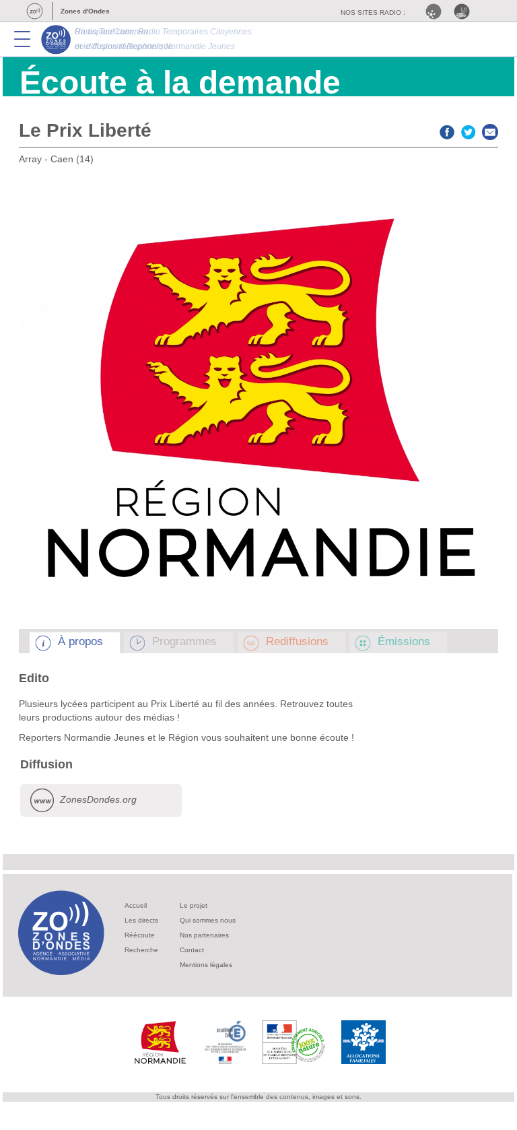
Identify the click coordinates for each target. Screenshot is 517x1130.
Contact (192, 950)
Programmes (184, 641)
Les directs (141, 920)
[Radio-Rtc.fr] (437, 11)
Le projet (193, 905)
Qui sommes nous (208, 920)
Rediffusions (297, 641)
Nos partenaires (204, 935)
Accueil (136, 905)
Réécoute (140, 935)
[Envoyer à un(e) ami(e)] (490, 130)
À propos (80, 641)
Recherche (141, 950)
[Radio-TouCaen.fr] (465, 11)
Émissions (404, 641)
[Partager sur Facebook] (447, 130)
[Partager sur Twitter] (468, 130)
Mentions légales (206, 964)
